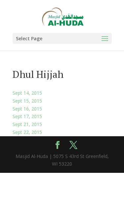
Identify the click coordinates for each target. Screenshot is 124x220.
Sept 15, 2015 (27, 101)
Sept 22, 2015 (27, 132)
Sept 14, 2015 (27, 93)
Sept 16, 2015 (27, 109)
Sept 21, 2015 (27, 124)
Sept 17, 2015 (27, 116)
